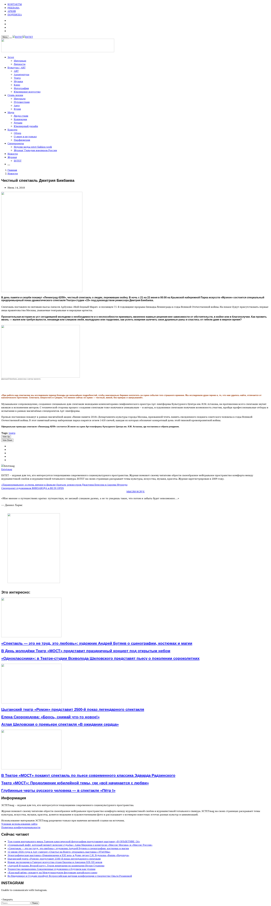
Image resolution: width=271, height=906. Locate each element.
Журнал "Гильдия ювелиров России (35, 150)
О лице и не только (25, 136)
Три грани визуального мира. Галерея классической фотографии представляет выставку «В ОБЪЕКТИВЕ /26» (74, 841)
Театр (17, 78)
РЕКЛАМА (13, 7)
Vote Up (6, 436)
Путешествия (22, 102)
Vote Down (7, 440)
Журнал (12, 157)
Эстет (11, 57)
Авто (17, 105)
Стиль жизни (15, 95)
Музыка (18, 81)
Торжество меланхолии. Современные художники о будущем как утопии (51, 869)
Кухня (17, 109)
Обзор (17, 133)
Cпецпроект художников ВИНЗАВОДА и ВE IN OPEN (32, 488)
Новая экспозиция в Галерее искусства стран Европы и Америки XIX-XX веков (55, 862)
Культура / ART (17, 67)
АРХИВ (12, 11)
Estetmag (6, 469)
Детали (18, 122)
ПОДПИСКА (15, 14)
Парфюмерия (22, 140)
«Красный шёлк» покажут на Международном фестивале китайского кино (52, 872)
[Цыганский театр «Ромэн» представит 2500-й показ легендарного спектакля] (31, 702)
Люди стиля (21, 116)
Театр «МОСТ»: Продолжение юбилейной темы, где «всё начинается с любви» (75, 783)
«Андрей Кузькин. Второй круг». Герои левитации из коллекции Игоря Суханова (56, 865)
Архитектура (21, 74)
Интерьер (20, 98)
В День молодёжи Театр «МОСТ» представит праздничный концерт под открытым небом (85, 651)
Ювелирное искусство (27, 91)
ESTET (17, 160)
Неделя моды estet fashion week (33, 147)
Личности (19, 64)
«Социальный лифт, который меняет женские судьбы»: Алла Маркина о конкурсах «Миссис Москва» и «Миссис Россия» (80, 845)
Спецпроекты (16, 143)
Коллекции (20, 119)
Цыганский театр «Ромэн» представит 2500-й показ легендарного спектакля (72, 709)
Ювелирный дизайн (26, 126)
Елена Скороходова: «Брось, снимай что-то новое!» (50, 717)
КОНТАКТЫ (15, 4)
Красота (12, 129)
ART (16, 71)
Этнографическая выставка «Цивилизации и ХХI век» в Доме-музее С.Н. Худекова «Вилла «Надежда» (68, 855)
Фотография (21, 88)
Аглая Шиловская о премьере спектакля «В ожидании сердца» (60, 724)
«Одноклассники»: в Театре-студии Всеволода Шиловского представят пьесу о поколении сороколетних (100, 658)
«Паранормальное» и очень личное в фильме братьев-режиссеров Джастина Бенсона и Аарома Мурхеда (64, 484)
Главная (12, 170)
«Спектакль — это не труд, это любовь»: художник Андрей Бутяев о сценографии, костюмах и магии (96, 643)
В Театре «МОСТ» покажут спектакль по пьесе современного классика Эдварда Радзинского (88, 775)
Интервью (20, 60)
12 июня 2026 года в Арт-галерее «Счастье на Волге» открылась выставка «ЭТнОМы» (59, 852)
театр (12, 433)
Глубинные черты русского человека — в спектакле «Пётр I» (58, 790)
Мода (11, 112)
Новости (13, 153)
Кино (17, 84)
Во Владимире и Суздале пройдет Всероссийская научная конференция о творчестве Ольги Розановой (70, 876)
